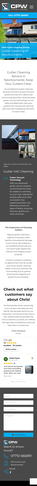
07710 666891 (21, 456)
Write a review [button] (11, 349)
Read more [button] (7, 376)
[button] (31, 7)
